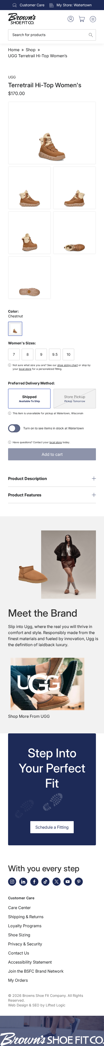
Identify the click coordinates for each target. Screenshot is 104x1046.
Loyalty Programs (24, 925)
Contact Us (18, 952)
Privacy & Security (25, 943)
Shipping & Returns (25, 916)
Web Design (18, 1005)
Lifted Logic (55, 1005)
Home (13, 49)
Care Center (19, 907)
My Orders (18, 980)
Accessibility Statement (30, 962)
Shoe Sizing (19, 934)
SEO (35, 1005)
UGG (12, 77)
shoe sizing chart (67, 365)
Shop (31, 49)
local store (25, 368)
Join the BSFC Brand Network (36, 971)
